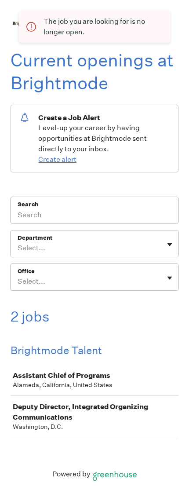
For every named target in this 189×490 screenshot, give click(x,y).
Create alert (57, 159)
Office (26, 271)
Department (35, 237)
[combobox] (18, 248)
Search (28, 204)
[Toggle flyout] (169, 244)
